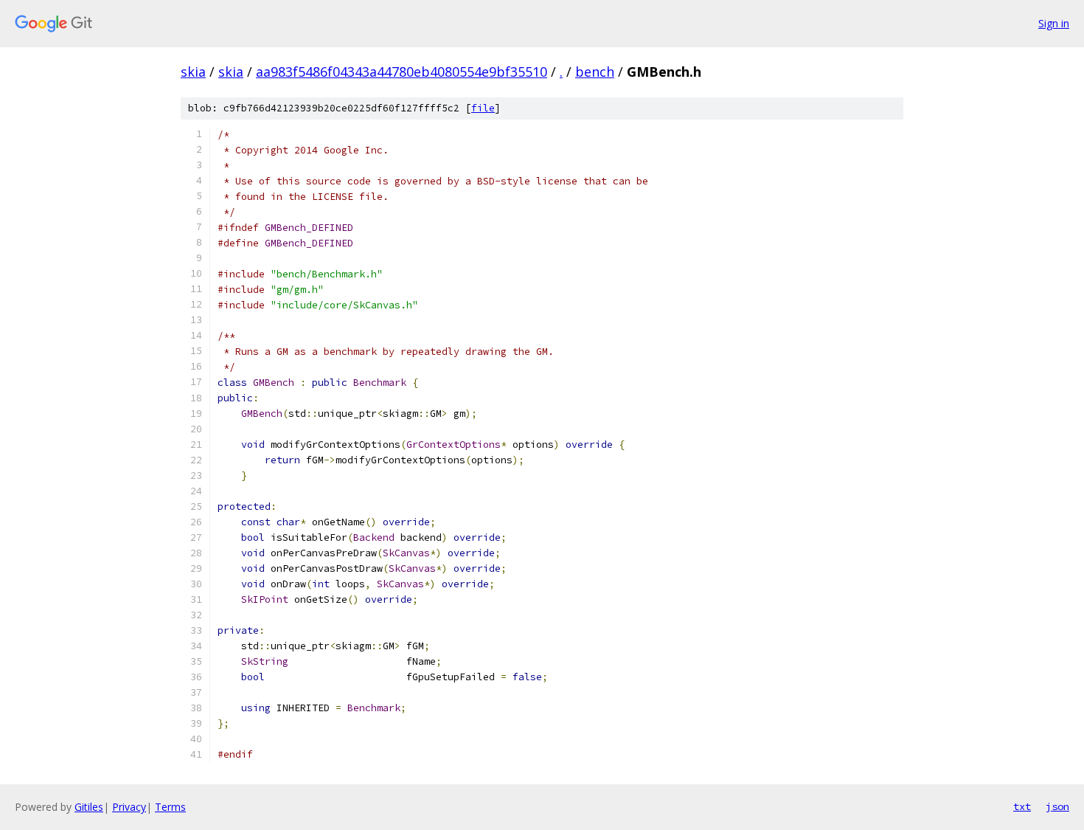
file (483, 108)
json (1057, 806)
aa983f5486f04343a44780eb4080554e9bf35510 (401, 71)
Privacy (129, 807)
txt (1022, 806)
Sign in (1053, 23)
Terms (170, 807)
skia (193, 71)
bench (594, 71)
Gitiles (88, 807)
